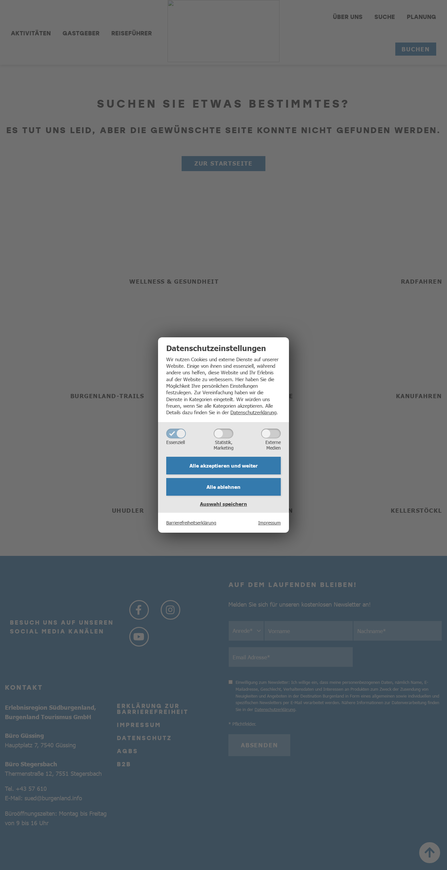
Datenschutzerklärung (253, 412)
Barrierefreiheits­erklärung (191, 522)
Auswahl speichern (223, 504)
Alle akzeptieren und (223, 466)
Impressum (269, 522)
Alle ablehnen (223, 487)
